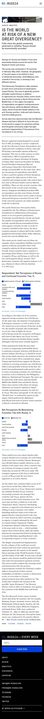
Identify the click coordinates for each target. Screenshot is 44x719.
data (16, 535)
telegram (6, 692)
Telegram (11, 623)
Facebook (20, 623)
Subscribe (22, 649)
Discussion (7, 671)
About (5, 657)
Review (5, 662)
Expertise (6, 675)
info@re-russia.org (11, 683)
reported (5, 550)
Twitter (28, 623)
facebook (6, 697)
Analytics (13, 25)
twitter (5, 701)
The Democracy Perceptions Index (16, 86)
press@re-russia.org (12, 688)
